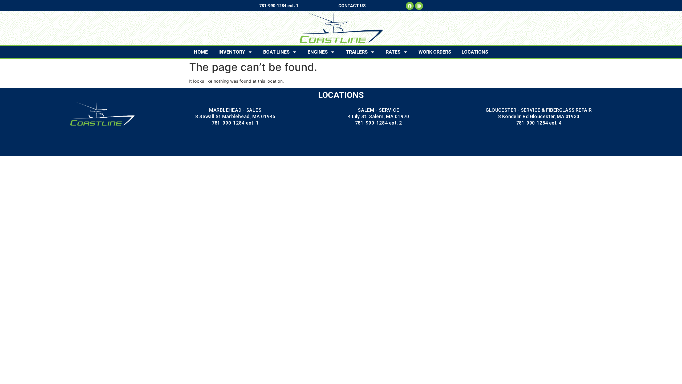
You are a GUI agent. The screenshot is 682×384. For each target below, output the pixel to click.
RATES (393, 52)
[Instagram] (419, 6)
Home (201, 52)
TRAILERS (357, 52)
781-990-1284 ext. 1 (278, 5)
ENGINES (318, 52)
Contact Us (352, 5)
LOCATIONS (475, 52)
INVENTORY (231, 52)
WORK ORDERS (435, 52)
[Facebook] (410, 6)
